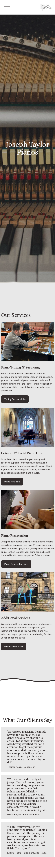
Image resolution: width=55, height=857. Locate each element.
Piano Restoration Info (16, 564)
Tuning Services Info (15, 399)
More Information (13, 646)
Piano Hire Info (12, 481)
